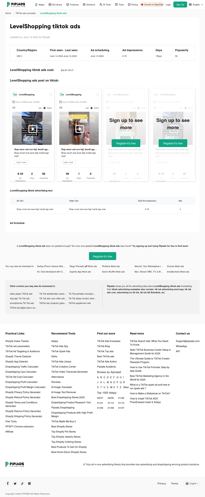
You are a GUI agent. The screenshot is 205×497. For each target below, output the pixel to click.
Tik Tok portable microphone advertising (83, 293)
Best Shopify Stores (61, 426)
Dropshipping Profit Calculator (21, 382)
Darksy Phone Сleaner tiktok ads (52, 266)
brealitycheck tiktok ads (178, 271)
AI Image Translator (61, 387)
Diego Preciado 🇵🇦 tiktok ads (83, 266)
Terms (174, 483)
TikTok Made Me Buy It (63, 421)
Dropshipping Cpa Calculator (20, 371)
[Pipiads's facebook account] (7, 483)
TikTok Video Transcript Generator (69, 371)
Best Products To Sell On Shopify (69, 447)
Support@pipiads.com (188, 341)
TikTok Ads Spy (59, 346)
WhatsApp (181, 346)
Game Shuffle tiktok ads (113, 271)
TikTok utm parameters (17, 346)
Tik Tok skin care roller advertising (54, 298)
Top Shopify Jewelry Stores (65, 436)
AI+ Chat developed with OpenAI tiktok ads (53, 271)
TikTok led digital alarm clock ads (24, 307)
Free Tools (11, 421)
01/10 (121, 403)
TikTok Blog (103, 346)
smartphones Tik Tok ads (22, 303)
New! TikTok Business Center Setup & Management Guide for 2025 (150, 351)
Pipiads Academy (106, 366)
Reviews (56, 382)
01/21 (100, 403)
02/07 (100, 398)
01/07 (121, 407)
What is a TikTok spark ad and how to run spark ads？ (150, 386)
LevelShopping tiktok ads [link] (53, 13)
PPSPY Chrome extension (19, 426)
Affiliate (9, 431)
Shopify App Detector (16, 361)
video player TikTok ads (21, 293)
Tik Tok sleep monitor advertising (83, 298)
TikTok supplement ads (80, 303)
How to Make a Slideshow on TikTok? (150, 393)
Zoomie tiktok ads (175, 266)
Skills (54, 356)
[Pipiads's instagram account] (29, 483)
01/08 (111, 407)
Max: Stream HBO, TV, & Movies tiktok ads (151, 271)
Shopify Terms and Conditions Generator (21, 404)
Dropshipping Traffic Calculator (21, 366)
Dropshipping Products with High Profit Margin (72, 414)
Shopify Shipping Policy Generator (23, 416)
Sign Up (180, 4)
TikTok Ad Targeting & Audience (22, 351)
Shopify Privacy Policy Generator (23, 392)
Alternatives (57, 377)
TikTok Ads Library (61, 361)
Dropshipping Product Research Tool (71, 402)
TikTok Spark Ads (60, 351)
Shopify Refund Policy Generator (22, 397)
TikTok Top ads (105, 351)
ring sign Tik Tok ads (20, 298)
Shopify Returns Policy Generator (23, 411)
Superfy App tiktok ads (80, 271)
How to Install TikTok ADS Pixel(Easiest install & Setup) (145, 400)
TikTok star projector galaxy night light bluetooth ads (54, 303)
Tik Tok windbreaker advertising (54, 293)
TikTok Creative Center (63, 366)
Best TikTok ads (105, 356)
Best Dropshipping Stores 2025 (68, 397)
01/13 (111, 403)
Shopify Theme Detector (18, 356)
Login (168, 4)
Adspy (54, 341)
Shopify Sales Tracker (17, 341)
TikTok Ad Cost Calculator (19, 377)
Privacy (161, 483)
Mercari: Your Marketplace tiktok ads (151, 266)
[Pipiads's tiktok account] (22, 483)
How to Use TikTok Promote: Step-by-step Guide (150, 368)
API (178, 351)
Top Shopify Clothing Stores (66, 441)
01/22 (121, 398)
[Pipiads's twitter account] (15, 483)
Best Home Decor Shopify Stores (68, 452)
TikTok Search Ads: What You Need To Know (149, 342)
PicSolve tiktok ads (111, 266)
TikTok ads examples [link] (26, 13)
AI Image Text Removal (63, 392)
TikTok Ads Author (107, 361)
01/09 (100, 407)
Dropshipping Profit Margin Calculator (25, 387)
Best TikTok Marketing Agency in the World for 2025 (149, 377)
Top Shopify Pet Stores (63, 431)
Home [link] (8, 13)
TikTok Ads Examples (108, 341)
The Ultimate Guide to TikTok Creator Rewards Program (150, 360)
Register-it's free (126, 143)
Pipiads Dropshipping (62, 407)
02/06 (111, 398)
